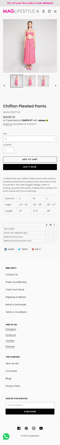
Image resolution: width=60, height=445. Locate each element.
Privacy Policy (13, 386)
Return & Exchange (16, 304)
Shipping (7, 123)
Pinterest (10, 346)
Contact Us (12, 274)
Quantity (7, 144)
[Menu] (55, 11)
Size (5, 133)
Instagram (11, 329)
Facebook (11, 334)
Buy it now (29, 166)
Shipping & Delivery (16, 297)
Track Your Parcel (15, 289)
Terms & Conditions (16, 312)
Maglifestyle (33, 435)
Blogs (8, 378)
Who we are (12, 363)
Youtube (10, 340)
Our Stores (11, 371)
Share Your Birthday (16, 282)
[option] (16, 81)
